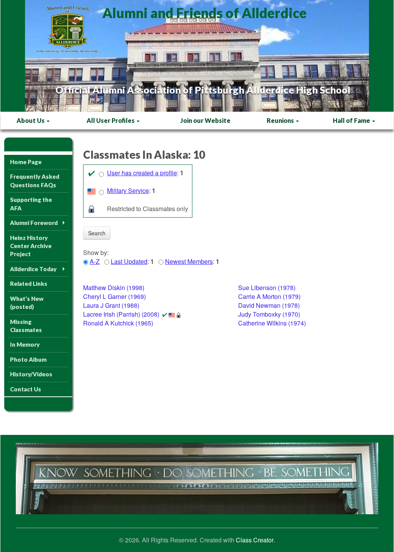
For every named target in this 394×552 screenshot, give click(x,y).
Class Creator (255, 540)
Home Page (26, 161)
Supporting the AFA (31, 203)
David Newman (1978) (269, 305)
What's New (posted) (26, 302)
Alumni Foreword (34, 222)
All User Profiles (111, 120)
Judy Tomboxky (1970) (269, 314)
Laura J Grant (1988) (111, 305)
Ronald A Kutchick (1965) (118, 323)
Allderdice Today (33, 268)
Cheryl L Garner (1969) (114, 296)
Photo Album (28, 359)
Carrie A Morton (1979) (269, 296)
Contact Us (25, 389)
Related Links (28, 283)
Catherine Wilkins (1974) (272, 323)
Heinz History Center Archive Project (31, 246)
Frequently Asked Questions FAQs (34, 180)
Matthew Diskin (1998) (113, 287)
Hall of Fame (352, 120)
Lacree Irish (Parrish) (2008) (121, 314)
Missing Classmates (26, 325)
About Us (31, 120)
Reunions (281, 120)
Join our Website (205, 120)
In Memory (25, 344)
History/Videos (31, 374)
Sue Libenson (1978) (267, 287)
